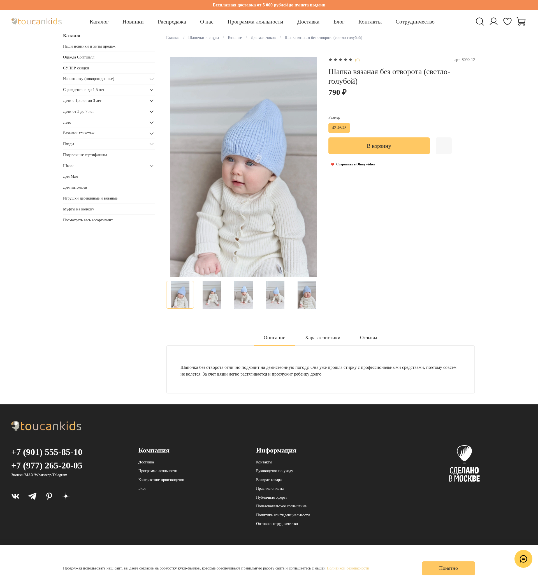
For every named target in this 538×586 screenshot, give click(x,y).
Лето (67, 122)
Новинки (133, 21)
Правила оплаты (270, 488)
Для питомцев (75, 187)
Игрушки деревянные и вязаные (90, 198)
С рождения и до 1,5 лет (83, 90)
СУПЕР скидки (76, 68)
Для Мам (70, 177)
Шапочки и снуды (203, 38)
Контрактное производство (161, 480)
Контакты (370, 21)
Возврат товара (269, 480)
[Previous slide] (174, 167)
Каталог (99, 21)
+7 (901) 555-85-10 (46, 452)
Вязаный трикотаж (78, 133)
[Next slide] (313, 167)
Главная (172, 38)
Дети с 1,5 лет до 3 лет (82, 101)
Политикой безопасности (348, 568)
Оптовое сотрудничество (277, 524)
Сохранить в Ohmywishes (355, 164)
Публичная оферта (271, 497)
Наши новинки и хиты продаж (89, 46)
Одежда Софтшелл (78, 57)
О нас (207, 21)
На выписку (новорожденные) (88, 79)
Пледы (68, 144)
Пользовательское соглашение (281, 506)
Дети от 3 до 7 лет (78, 111)
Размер (334, 117)
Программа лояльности (255, 21)
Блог (338, 21)
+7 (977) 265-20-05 (46, 465)
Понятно (448, 568)
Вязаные (235, 38)
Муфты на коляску (78, 209)
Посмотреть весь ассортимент (88, 220)
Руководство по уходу (274, 471)
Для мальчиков (263, 38)
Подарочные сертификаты (85, 155)
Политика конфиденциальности (283, 515)
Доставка (308, 21)
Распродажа (172, 21)
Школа (68, 166)
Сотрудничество (415, 21)
